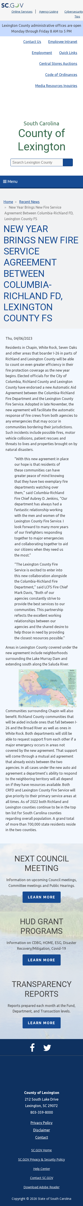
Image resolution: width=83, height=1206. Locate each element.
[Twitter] (48, 1050)
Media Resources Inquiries (56, 86)
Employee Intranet (62, 42)
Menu (12, 181)
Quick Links (68, 53)
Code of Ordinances (61, 75)
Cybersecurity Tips (73, 14)
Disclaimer (41, 1130)
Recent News (29, 202)
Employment (42, 53)
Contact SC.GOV (41, 1178)
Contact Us (32, 42)
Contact (41, 1137)
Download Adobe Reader (41, 1187)
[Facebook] (33, 1050)
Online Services (22, 12)
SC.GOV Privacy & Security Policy (41, 1159)
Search (68, 162)
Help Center (41, 1169)
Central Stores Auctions (58, 64)
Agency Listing (48, 12)
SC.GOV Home (41, 1150)
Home (8, 202)
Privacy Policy (41, 1123)
